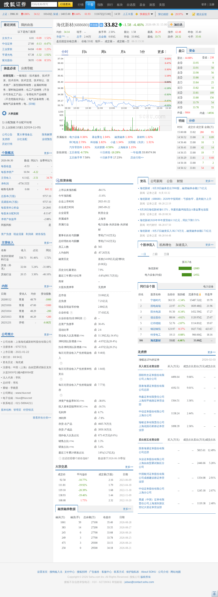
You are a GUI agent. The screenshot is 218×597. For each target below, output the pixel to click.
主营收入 (6, 177)
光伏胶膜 (100, 147)
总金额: (103, 36)
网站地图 (176, 571)
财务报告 (41, 234)
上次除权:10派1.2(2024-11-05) (23, 127)
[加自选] (176, 25)
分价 (192, 120)
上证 (4, 14)
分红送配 (22, 139)
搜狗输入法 (56, 571)
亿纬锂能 (156, 323)
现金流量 (18, 234)
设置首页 (42, 571)
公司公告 (7, 134)
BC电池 (73, 142)
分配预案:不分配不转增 (18, 122)
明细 (182, 120)
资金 (192, 50)
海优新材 (64, 24)
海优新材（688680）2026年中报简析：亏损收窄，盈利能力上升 (175, 198)
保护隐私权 (132, 571)
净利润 (5, 183)
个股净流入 (147, 244)
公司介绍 (163, 571)
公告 (170, 181)
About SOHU (148, 571)
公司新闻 (156, 181)
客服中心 (107, 571)
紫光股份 (7, 60)
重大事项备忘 (24, 134)
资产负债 (6, 234)
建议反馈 (201, 14)
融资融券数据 (67, 509)
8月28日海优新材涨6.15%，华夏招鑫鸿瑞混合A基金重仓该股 (174, 209)
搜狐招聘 (82, 571)
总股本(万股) (8, 196)
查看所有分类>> (42, 417)
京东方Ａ (7, 38)
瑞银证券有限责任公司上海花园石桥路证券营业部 (151, 426)
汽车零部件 (75, 147)
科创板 (94, 24)
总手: (79, 36)
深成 (55, 14)
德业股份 (156, 317)
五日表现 (74, 152)
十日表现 (105, 152)
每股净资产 (7, 172)
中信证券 (7, 43)
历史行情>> (137, 157)
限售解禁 (47, 134)
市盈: (60, 36)
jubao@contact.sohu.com (139, 582)
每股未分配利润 (10, 213)
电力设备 (74, 137)
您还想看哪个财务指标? (75, 458)
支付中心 (70, 571)
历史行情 (7, 143)
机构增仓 (165, 244)
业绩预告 (47, 139)
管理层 (17, 409)
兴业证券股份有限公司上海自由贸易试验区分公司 (151, 463)
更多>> (48, 153)
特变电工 (156, 334)
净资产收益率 (8, 219)
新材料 (141, 137)
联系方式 (119, 571)
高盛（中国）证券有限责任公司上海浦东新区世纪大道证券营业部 (151, 503)
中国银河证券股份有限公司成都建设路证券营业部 (151, 477)
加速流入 (182, 244)
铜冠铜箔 (156, 328)
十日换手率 (106, 157)
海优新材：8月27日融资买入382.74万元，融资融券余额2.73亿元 (175, 230)
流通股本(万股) (9, 201)
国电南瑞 (156, 305)
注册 (211, 4)
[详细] (32, 103)
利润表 (29, 234)
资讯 (143, 181)
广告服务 (94, 571)
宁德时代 (156, 300)
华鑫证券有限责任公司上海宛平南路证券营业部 (151, 400)
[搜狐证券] (15, 4)
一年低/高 (136, 152)
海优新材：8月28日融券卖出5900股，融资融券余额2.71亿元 (173, 188)
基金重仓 (97, 137)
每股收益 (6, 166)
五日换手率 (75, 157)
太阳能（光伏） (137, 142)
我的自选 (27, 24)
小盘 (113, 142)
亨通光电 (7, 54)
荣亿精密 (163, 14)
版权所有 (146, 576)
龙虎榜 (6, 139)
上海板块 (123, 147)
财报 (180, 181)
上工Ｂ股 (128, 14)
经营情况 (28, 409)
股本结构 (6, 409)
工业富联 (7, 49)
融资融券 (120, 137)
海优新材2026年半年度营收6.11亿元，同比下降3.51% (169, 220)
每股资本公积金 (10, 207)
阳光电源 (156, 311)
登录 (204, 4)
